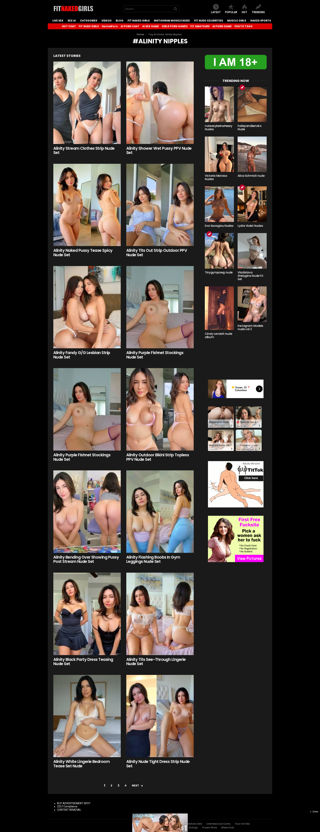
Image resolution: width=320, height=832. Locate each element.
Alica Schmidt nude (251, 176)
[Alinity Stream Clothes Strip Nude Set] (87, 103)
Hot (244, 12)
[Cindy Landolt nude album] (219, 308)
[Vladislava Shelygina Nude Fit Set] (252, 251)
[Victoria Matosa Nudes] (219, 154)
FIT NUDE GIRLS (89, 26)
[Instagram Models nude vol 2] (252, 304)
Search (175, 10)
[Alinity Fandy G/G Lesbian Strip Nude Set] (87, 307)
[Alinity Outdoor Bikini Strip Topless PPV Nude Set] (160, 409)
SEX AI (72, 20)
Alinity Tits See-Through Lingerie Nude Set (156, 662)
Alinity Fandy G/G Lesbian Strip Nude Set (81, 355)
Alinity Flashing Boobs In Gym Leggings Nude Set (153, 559)
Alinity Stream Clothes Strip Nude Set (84, 150)
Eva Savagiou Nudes (219, 226)
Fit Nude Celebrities (208, 20)
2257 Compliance (67, 806)
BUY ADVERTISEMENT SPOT (74, 803)
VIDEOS (106, 20)
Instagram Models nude (172, 20)
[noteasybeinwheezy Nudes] (219, 104)
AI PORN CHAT (130, 26)
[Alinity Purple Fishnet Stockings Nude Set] (160, 307)
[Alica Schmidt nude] (252, 154)
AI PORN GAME (222, 26)
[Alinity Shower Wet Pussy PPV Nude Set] (160, 103)
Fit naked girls (139, 20)
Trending (258, 12)
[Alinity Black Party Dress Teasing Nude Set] (87, 614)
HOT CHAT (69, 26)
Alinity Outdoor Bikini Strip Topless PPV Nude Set (157, 457)
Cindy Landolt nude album (218, 335)
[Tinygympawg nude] (219, 251)
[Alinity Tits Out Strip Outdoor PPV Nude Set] (160, 205)
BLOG (119, 20)
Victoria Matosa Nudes (216, 177)
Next (135, 785)
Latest (216, 12)
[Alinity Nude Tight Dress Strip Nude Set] (160, 716)
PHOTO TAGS (243, 26)
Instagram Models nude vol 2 (250, 327)
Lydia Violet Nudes (250, 226)
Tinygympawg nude (219, 272)
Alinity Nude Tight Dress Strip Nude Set (158, 764)
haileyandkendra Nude (249, 127)
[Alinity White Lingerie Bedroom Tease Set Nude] (87, 716)
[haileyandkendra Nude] (252, 104)
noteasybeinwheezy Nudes (218, 127)
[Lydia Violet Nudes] (252, 204)
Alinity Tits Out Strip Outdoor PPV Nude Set (156, 253)
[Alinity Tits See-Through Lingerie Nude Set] (160, 614)
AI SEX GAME (150, 26)
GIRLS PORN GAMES (175, 26)
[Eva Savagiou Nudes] (219, 204)
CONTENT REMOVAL (69, 809)
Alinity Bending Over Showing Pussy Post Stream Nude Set (86, 559)
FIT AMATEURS (200, 26)
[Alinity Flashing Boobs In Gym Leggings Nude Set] (160, 511)
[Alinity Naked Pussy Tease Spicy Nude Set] (87, 205)
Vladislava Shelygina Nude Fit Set (250, 275)
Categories (88, 20)
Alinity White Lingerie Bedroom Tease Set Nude (81, 764)
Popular (231, 12)
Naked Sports (260, 20)
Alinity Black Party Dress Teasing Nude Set (83, 662)
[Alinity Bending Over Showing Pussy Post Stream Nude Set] (87, 511)
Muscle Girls (236, 20)
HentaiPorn (110, 26)
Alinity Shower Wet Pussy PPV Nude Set (159, 150)
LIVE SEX (57, 20)
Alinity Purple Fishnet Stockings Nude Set (154, 355)
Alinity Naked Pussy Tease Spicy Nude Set (83, 253)
